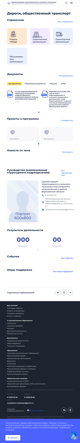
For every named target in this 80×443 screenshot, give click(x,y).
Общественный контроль (17, 378)
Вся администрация (66, 173)
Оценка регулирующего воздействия (21, 366)
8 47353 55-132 (29, 397)
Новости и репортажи (15, 311)
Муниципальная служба (16, 356)
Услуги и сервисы (14, 316)
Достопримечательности (16, 331)
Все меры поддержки (63, 272)
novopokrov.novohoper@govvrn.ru (20, 403)
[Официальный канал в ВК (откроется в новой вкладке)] (64, 410)
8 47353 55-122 (12, 397)
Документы (11, 361)
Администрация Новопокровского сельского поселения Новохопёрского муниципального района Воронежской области (56, 187)
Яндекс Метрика (49, 423)
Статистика (11, 364)
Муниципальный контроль (17, 374)
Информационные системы (17, 371)
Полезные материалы (15, 313)
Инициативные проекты (16, 386)
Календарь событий (14, 308)
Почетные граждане (15, 326)
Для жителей (12, 305)
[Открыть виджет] (74, 435)
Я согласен (13, 438)
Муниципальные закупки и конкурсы (21, 369)
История (10, 328)
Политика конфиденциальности (15, 410)
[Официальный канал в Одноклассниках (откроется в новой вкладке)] (70, 410)
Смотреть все (67, 120)
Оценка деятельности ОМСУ (18, 381)
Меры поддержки (14, 343)
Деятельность (12, 338)
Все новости (67, 152)
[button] (38, 112)
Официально (12, 350)
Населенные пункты (15, 334)
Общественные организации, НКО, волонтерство (26, 384)
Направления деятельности (18, 341)
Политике (9, 430)
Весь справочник (65, 22)
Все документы (66, 76)
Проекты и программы (16, 346)
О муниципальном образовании (20, 320)
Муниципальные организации (19, 358)
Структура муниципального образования (23, 353)
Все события (67, 258)
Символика (11, 323)
